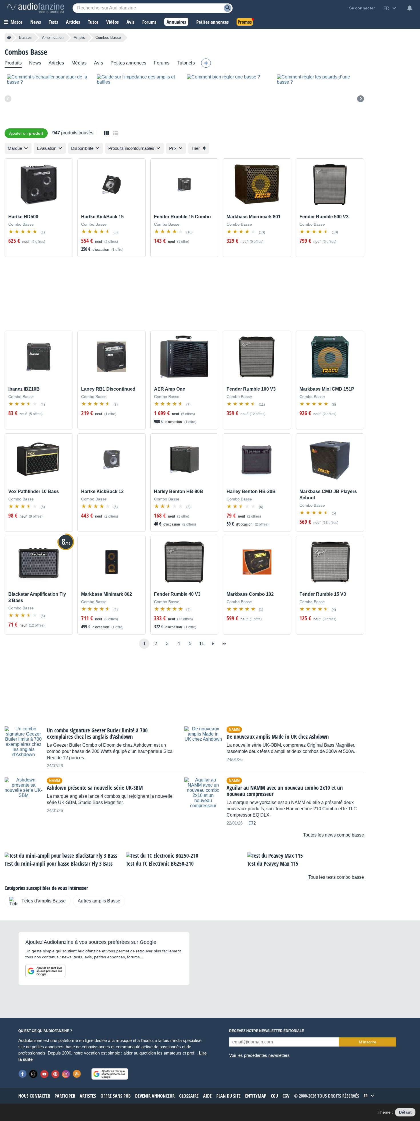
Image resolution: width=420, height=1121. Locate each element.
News (35, 62)
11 (201, 643)
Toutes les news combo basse (333, 835)
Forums (161, 62)
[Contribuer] (206, 63)
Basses (25, 37)
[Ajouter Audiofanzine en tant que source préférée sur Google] (45, 971)
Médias (79, 62)
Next (360, 98)
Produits (13, 62)
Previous (8, 98)
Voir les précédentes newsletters (259, 1055)
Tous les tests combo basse (336, 877)
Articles (56, 62)
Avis (98, 62)
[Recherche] (227, 8)
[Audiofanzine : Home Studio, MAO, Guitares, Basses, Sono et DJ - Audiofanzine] (35, 8)
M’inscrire (367, 1042)
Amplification (52, 37)
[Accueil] (9, 37)
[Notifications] (409, 8)
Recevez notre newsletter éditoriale (266, 1031)
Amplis (79, 37)
